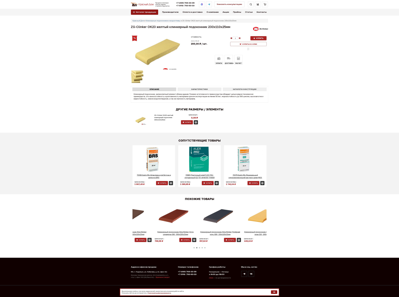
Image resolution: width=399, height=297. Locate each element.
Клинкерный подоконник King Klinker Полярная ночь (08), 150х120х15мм (199, 233)
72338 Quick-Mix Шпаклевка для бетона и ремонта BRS (154, 176)
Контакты (262, 12)
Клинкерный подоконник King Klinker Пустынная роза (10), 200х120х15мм (244, 233)
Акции (226, 12)
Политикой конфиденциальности (159, 293)
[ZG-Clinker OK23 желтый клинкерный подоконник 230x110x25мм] (158, 52)
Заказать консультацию (229, 4)
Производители (170, 12)
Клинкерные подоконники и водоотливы (163, 21)
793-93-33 (185, 6)
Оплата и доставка (193, 12)
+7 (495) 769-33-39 (185, 3)
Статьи (249, 12)
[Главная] (142, 4)
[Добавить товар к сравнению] (248, 49)
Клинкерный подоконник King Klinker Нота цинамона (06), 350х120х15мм (155, 233)
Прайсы (237, 12)
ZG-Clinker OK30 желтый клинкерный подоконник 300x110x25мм (163, 117)
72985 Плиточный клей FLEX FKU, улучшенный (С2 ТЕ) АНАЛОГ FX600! (200, 176)
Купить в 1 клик (249, 44)
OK (274, 292)
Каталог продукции (146, 12)
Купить (259, 38)
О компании (213, 12)
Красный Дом (138, 21)
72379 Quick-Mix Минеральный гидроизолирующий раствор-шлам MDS (245, 176)
